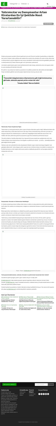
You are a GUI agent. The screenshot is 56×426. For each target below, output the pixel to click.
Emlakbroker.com (27, 270)
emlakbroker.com (11, 289)
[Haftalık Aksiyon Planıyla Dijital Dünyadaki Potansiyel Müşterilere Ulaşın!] (28, 297)
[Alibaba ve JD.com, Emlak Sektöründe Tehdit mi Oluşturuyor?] (46, 305)
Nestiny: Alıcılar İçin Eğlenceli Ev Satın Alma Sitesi (27, 308)
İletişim (21, 395)
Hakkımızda (22, 392)
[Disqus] (28, 330)
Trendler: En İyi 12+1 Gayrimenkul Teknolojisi (8, 308)
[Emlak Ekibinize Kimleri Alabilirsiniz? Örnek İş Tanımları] (10, 297)
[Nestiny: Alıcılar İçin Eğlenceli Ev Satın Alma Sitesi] (28, 305)
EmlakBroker (11, 21)
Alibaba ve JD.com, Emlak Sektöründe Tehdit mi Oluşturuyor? (44, 308)
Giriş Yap (49, 6)
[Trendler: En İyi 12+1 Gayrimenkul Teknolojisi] (10, 305)
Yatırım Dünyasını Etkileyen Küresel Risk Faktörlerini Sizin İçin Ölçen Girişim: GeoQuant (45, 302)
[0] (1, 23)
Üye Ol (53, 6)
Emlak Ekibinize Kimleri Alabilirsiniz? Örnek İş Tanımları (8, 300)
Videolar (24, 4)
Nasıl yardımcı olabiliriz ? (9, 384)
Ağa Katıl (22, 393)
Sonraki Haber (48, 23)
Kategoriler (14, 4)
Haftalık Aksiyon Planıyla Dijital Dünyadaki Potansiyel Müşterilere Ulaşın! (27, 300)
